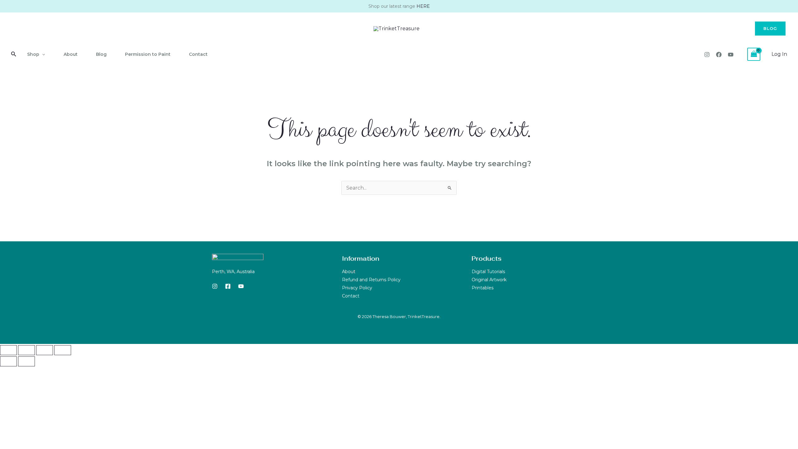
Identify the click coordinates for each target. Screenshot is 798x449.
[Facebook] (719, 54)
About (71, 54)
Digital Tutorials (488, 271)
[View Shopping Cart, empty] (753, 54)
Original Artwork (489, 279)
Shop (33, 54)
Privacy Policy (357, 288)
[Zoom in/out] (8, 350)
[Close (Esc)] (62, 350)
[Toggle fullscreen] (26, 350)
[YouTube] (730, 54)
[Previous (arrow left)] (8, 361)
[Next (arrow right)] (26, 361)
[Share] (44, 350)
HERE (423, 6)
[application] (42, 54)
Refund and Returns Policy (371, 279)
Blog (101, 54)
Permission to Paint (148, 54)
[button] (770, 29)
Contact (198, 54)
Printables (482, 288)
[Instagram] (707, 54)
